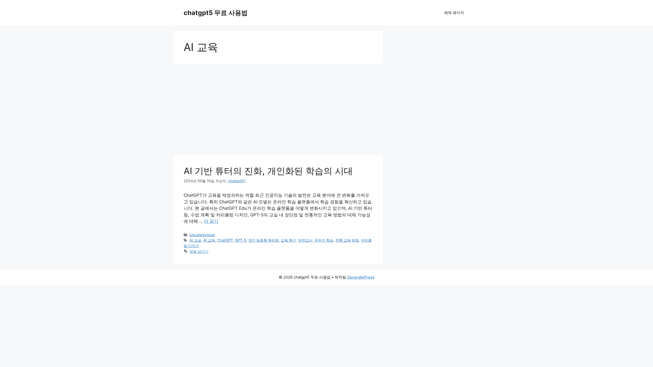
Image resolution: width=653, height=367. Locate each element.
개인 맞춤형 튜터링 (263, 240)
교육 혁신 (288, 240)
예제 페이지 (454, 12)
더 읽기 (211, 221)
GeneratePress (360, 277)
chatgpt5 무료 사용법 (216, 13)
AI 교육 (209, 240)
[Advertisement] (278, 104)
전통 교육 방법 (347, 240)
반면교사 (305, 240)
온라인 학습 (324, 240)
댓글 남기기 (199, 251)
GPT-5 (240, 240)
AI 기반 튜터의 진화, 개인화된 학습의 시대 (268, 170)
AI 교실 (195, 240)
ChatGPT (225, 240)
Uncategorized (202, 235)
